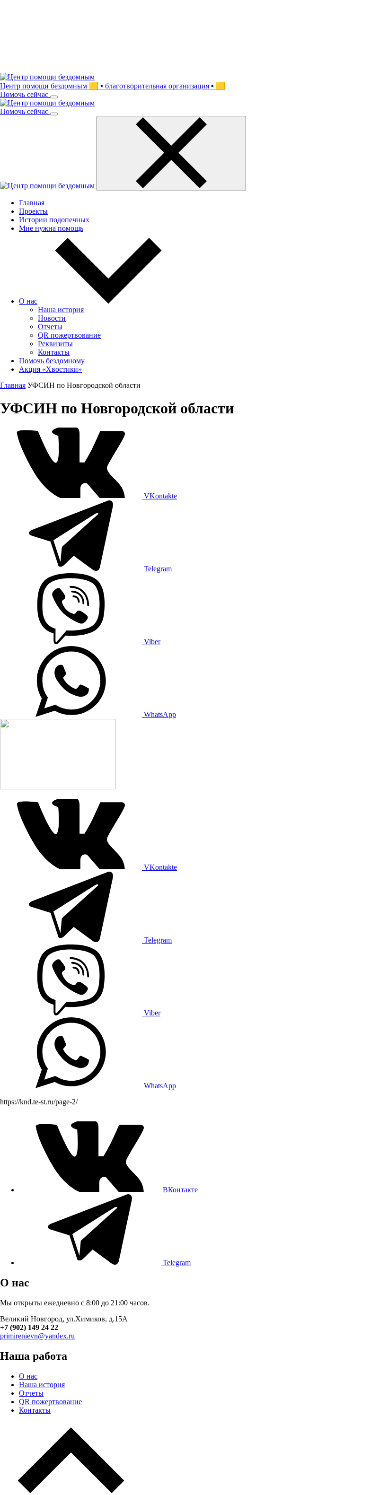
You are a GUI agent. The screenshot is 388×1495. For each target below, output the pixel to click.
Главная (31, 203)
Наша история (42, 1385)
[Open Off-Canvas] (54, 97)
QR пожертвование (50, 1402)
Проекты (33, 211)
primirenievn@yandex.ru (37, 1336)
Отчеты (31, 1393)
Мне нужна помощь (51, 228)
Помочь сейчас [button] (25, 94)
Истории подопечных (54, 220)
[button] (108, 301)
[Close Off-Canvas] (171, 153)
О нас (28, 1376)
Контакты (35, 1410)
